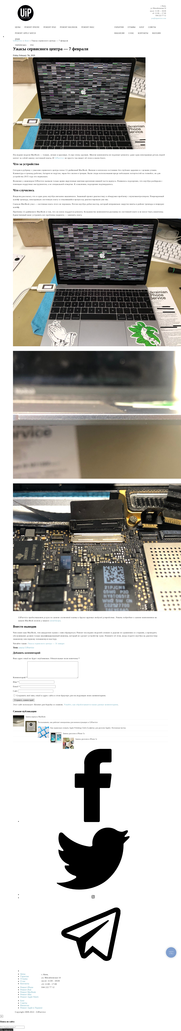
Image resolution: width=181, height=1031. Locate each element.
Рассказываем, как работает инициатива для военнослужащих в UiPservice (68, 722)
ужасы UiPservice (26, 647)
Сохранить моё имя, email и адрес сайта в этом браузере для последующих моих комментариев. (61, 695)
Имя (16, 682)
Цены (17, 27)
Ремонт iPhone (31, 27)
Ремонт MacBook (68, 27)
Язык (17, 39)
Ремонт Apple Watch (25, 33)
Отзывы (131, 27)
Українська (20, 45)
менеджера (55, 621)
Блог (141, 27)
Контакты (143, 33)
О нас (131, 33)
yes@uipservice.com (158, 18)
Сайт (15, 691)
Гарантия (119, 27)
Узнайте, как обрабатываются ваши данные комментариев (91, 705)
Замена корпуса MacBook (35, 717)
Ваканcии (119, 33)
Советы (152, 27)
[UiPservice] (27, 10)
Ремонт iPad (49, 27)
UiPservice (59, 158)
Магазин (156, 33)
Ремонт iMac (87, 27)
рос (32, 45)
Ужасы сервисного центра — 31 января (46, 643)
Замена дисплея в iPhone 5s (74, 734)
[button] (90, 51)
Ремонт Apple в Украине (31, 1008)
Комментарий (20, 677)
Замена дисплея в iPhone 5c (86, 739)
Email (16, 686)
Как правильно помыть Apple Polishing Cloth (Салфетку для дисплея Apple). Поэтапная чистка (88, 728)
